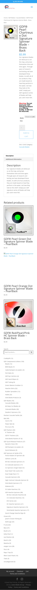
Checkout (20, 571)
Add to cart (26, 135)
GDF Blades (11, 18)
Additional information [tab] (14, 159)
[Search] (31, 352)
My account (10, 571)
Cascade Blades (20, 18)
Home (5, 18)
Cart (27, 571)
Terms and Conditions (17, 574)
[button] (15, 28)
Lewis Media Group (17, 585)
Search (6, 349)
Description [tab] (10, 156)
